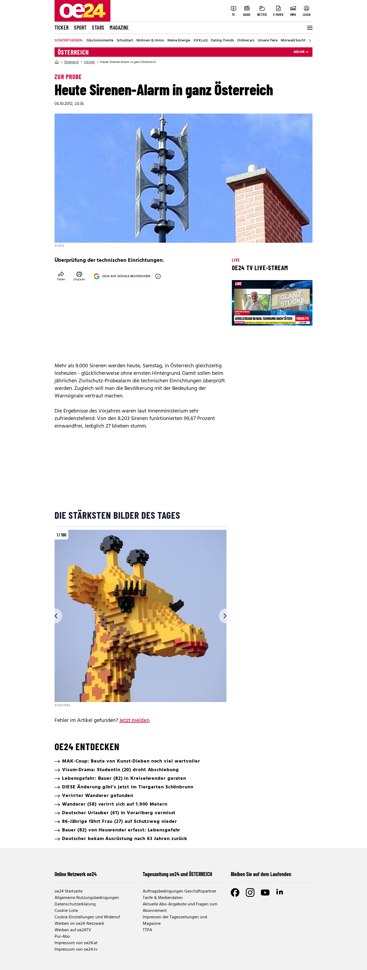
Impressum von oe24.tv (76, 949)
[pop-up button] (295, 317)
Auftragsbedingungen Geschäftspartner (179, 891)
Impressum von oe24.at (76, 943)
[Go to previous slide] (54, 615)
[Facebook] (235, 892)
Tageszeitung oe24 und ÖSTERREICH (177, 874)
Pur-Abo (62, 936)
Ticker (62, 27)
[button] (240, 317)
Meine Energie (178, 40)
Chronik (89, 62)
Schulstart (125, 40)
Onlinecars (245, 40)
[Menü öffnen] (309, 27)
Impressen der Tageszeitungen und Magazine (175, 920)
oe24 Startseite (68, 891)
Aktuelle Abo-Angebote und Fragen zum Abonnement (180, 907)
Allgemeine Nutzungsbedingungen (87, 897)
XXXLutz (200, 40)
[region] (140, 619)
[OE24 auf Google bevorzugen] (158, 276)
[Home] (57, 62)
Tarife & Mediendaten (163, 897)
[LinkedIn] (280, 892)
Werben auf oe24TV (73, 930)
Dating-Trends (222, 40)
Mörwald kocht (293, 40)
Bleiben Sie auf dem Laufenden (261, 874)
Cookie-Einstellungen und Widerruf (87, 917)
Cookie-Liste (66, 910)
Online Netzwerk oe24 (76, 874)
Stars (98, 27)
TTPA (147, 930)
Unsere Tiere (268, 40)
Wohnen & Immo (150, 40)
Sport (80, 27)
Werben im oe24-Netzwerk (79, 923)
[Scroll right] (309, 40)
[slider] (258, 317)
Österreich (73, 52)
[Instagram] (250, 892)
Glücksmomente (100, 40)
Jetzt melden (134, 720)
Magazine (119, 27)
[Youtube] (265, 892)
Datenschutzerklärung (75, 904)
